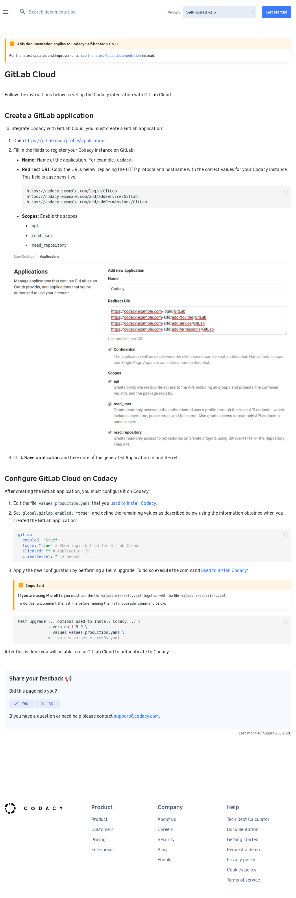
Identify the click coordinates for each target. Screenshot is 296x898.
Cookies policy (241, 870)
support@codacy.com (136, 716)
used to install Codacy (133, 503)
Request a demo (243, 850)
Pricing (98, 840)
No (50, 703)
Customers (102, 829)
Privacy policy (241, 860)
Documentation (242, 829)
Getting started (242, 840)
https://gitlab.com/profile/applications (66, 141)
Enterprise (101, 850)
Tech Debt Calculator (248, 819)
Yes (24, 703)
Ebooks (165, 860)
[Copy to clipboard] (285, 191)
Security (166, 840)
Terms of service (243, 880)
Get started (276, 12)
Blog (162, 850)
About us (167, 819)
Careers (165, 829)
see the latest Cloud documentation (111, 55)
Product (99, 819)
